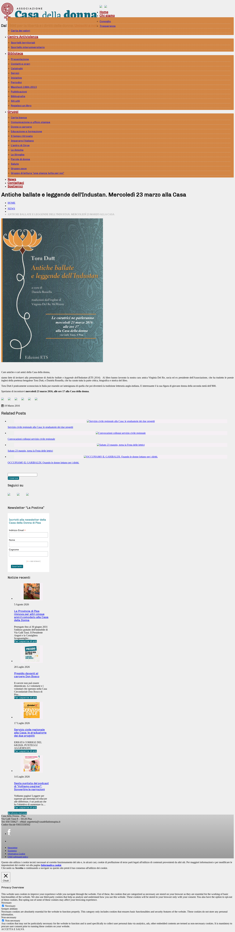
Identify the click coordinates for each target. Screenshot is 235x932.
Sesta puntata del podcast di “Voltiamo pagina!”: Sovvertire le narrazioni (31, 786)
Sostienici (15, 186)
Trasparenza (108, 25)
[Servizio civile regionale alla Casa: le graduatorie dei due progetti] (121, 421)
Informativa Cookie (16, 854)
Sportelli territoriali (23, 42)
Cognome (14, 549)
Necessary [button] (6, 902)
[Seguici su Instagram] (30, 497)
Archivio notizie (17, 813)
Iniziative (16, 77)
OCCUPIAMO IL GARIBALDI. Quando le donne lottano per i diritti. (43, 462)
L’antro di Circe (20, 145)
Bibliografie (18, 96)
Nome (12, 540)
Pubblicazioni (19, 91)
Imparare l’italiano (22, 140)
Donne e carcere (21, 126)
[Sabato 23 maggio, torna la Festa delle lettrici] (121, 444)
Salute (15, 163)
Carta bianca (19, 117)
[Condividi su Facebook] (3, 400)
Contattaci (16, 183)
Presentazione (20, 59)
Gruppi (13, 112)
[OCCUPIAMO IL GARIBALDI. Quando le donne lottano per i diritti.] (121, 456)
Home (104, 12)
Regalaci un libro (21, 105)
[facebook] (9, 832)
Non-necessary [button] (8, 917)
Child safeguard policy (18, 857)
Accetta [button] (19, 868)
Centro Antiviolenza (23, 37)
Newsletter (12, 848)
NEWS (11, 208)
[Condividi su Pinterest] (17, 400)
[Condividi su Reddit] (10, 400)
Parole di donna (20, 159)
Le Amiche (17, 149)
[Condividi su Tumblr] (30, 400)
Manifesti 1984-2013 (24, 87)
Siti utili (15, 100)
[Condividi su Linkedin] (24, 400)
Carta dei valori (20, 30)
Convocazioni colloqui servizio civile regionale (31, 439)
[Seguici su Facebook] (11, 497)
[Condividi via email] (37, 400)
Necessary (10, 906)
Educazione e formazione (26, 131)
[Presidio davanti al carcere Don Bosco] (32, 661)
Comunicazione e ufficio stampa (30, 122)
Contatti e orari (20, 63)
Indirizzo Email (17, 530)
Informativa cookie (51, 865)
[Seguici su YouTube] (21, 497)
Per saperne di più (25, 641)
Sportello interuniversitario (28, 47)
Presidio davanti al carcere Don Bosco (26, 675)
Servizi (15, 73)
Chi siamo (107, 15)
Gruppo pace (19, 168)
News (12, 179)
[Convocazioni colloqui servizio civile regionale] (121, 433)
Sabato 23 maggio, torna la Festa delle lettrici (30, 450)
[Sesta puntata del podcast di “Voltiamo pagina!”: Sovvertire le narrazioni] (32, 770)
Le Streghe (17, 154)
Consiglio (105, 21)
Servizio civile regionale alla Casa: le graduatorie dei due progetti (40, 427)
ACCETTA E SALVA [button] (12, 929)
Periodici (16, 82)
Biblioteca (15, 53)
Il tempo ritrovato (22, 136)
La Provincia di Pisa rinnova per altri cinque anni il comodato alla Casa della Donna (31, 615)
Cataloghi (17, 68)
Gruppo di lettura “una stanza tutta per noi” (37, 173)
